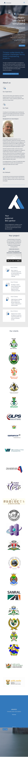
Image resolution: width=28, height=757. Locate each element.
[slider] (13, 260)
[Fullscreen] (20, 260)
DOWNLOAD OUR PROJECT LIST (10, 73)
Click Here (14, 714)
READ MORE (21, 45)
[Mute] (18, 260)
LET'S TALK (5, 729)
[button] (14, 257)
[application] (14, 258)
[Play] (8, 260)
